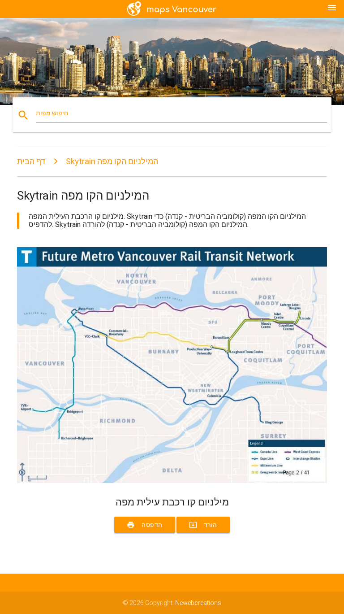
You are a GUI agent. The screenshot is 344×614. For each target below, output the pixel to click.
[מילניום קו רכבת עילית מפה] (172, 480)
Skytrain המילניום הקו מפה (112, 161)
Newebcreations (198, 602)
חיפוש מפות (52, 113)
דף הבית (31, 161)
